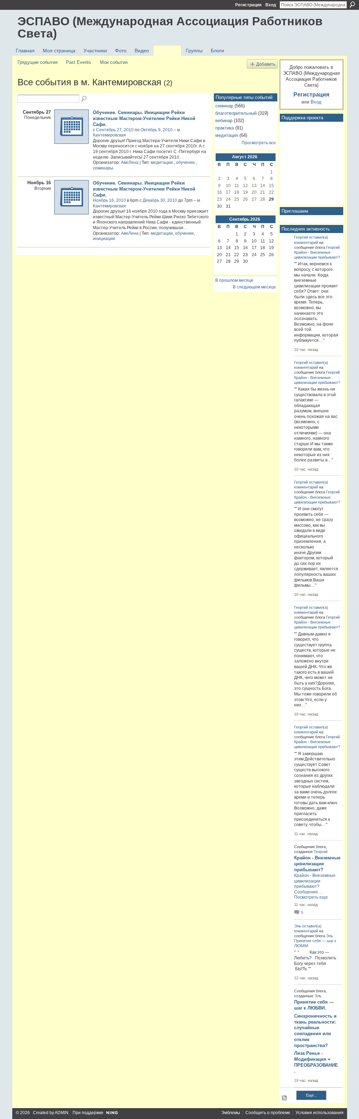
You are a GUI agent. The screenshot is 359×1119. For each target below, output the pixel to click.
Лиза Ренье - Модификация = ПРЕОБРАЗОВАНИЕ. (316, 1062)
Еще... (311, 1095)
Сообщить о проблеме (267, 1112)
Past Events (78, 62)
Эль (297, 926)
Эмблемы (230, 1112)
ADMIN (61, 1112)
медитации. (162, 162)
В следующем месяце (254, 287)
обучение (184, 233)
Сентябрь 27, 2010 (115, 129)
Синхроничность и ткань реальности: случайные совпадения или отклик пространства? (315, 1030)
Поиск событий (84, 99)
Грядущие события (37, 62)
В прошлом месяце (234, 280)
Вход (270, 4)
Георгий (301, 237)
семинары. (103, 168)
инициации (104, 238)
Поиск (352, 4)
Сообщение (306, 892)
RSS (285, 1098)
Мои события (114, 62)
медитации (162, 233)
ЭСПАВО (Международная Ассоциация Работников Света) (170, 27)
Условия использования (320, 1112)
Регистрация (248, 4)
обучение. (186, 162)
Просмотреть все (259, 142)
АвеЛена (129, 162)
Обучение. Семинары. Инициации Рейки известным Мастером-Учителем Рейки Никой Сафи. (144, 118)
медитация (226, 135)
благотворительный (236, 113)
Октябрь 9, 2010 (156, 129)
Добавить (265, 64)
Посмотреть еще (311, 897)
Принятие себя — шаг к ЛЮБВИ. (314, 1005)
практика (224, 128)
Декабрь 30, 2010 (160, 200)
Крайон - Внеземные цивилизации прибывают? (317, 863)
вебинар (223, 120)
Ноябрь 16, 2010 (109, 200)
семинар (224, 105)
